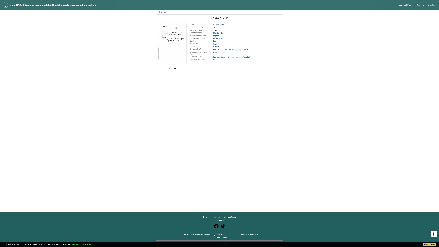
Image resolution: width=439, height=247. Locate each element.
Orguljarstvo (218, 38)
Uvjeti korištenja (229, 217)
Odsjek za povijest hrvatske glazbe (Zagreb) (231, 49)
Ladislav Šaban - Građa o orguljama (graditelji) (232, 57)
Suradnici (420, 5)
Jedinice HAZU (405, 5)
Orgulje (216, 35)
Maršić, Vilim (218, 33)
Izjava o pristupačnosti (212, 217)
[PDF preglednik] (170, 68)
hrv (214, 41)
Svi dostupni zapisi (219, 237)
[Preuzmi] (175, 68)
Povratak (163, 12)
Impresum (219, 220)
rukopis (216, 46)
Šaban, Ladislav (219, 24)
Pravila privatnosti (87, 244)
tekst (215, 44)
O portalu (431, 5)
